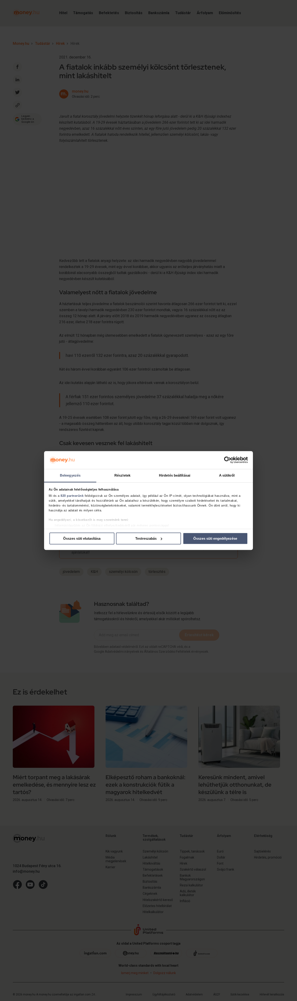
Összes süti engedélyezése (215, 538)
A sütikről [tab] (227, 475)
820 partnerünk (72, 496)
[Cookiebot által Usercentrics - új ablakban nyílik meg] (227, 460)
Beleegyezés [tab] (70, 475)
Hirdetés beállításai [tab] (174, 475)
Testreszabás (146, 538)
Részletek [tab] (122, 475)
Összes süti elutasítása (81, 538)
